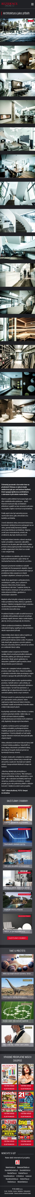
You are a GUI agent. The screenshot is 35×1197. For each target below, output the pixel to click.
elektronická (9, 1089)
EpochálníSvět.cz (25, 1170)
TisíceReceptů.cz (9, 1176)
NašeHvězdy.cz (10, 1167)
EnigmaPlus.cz (23, 1173)
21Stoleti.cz (20, 1176)
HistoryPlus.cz (24, 1179)
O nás (5, 1191)
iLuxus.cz (29, 1176)
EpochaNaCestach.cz (11, 1170)
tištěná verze (9, 1086)
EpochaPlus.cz (12, 1173)
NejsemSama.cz (23, 1182)
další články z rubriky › (17, 938)
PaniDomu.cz (11, 1182)
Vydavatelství (27, 1191)
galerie (30, 20)
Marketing (20, 1191)
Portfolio (10, 1191)
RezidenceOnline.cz (12, 1179)
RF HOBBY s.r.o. (18, 1189)
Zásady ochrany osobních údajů (22, 1193)
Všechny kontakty (8, 1193)
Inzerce (15, 1191)
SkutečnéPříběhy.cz (23, 1167)
